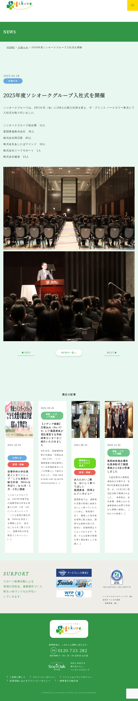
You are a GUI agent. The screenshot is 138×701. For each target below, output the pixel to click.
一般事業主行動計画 (68, 681)
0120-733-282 (72, 650)
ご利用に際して (18, 677)
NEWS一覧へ (69, 352)
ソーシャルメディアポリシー (77, 677)
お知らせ (13, 81)
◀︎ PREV (26, 352)
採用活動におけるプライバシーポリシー (30, 681)
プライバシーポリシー (44, 677)
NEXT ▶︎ (112, 352)
